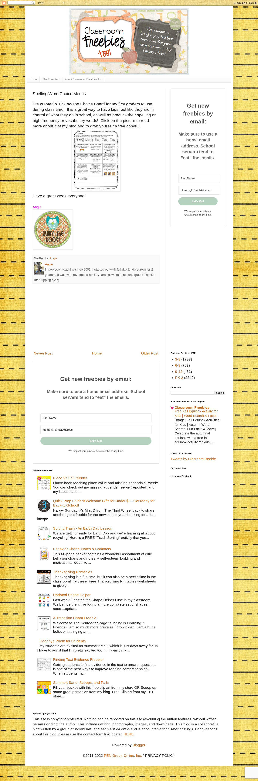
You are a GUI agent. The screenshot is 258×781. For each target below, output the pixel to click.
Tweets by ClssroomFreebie (193, 459)
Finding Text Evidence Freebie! (78, 660)
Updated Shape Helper (71, 595)
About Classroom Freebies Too (83, 79)
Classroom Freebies (192, 408)
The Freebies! (50, 79)
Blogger (139, 745)
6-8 (177, 365)
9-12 (178, 372)
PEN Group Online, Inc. (123, 756)
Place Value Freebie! (70, 478)
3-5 (177, 359)
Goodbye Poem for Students (62, 641)
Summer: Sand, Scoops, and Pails (81, 683)
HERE (129, 734)
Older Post (149, 353)
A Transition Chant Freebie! (75, 618)
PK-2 (179, 378)
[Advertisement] (96, 317)
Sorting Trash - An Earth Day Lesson (82, 528)
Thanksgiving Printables (72, 572)
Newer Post (43, 353)
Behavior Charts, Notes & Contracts (82, 549)
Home (33, 79)
